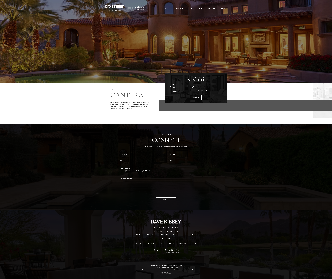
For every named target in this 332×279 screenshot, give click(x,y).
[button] (182, 91)
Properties (180, 8)
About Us (168, 8)
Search (196, 97)
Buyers (191, 8)
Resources (212, 8)
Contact (224, 8)
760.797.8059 (160, 235)
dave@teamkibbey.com (177, 235)
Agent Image (174, 267)
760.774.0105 (145, 235)
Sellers (201, 8)
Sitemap (179, 265)
